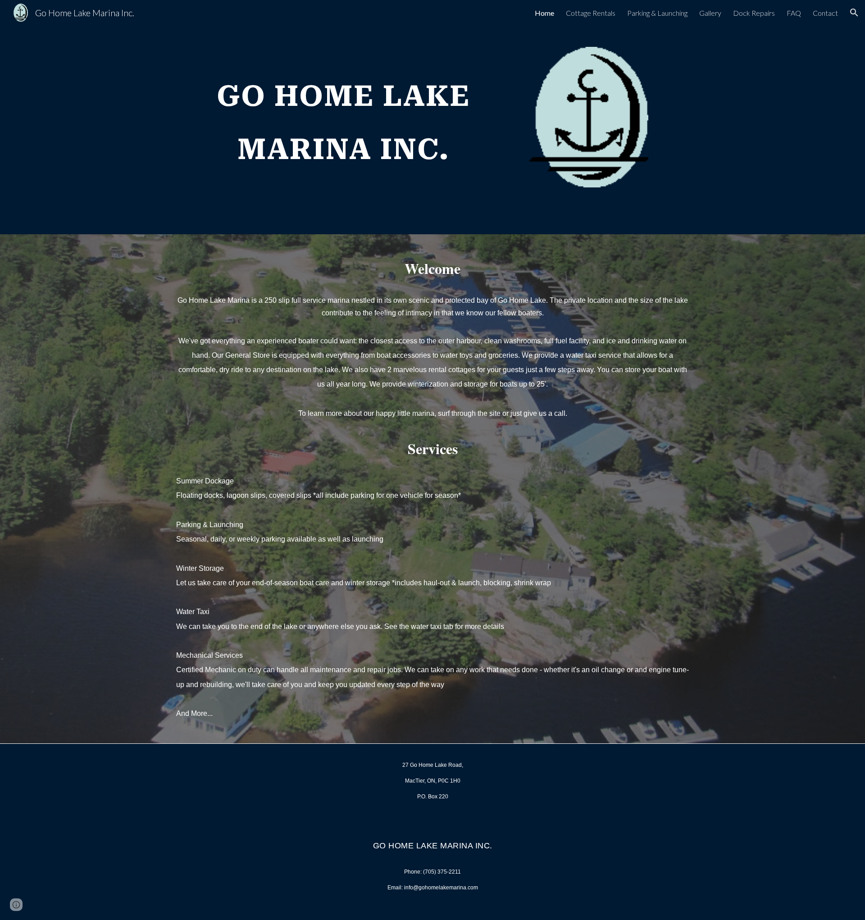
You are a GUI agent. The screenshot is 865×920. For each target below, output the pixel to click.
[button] (854, 12)
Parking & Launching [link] (657, 13)
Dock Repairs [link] (754, 13)
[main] (344, 112)
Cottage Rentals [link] (590, 13)
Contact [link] (825, 13)
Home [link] (544, 13)
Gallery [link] (710, 13)
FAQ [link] (794, 13)
